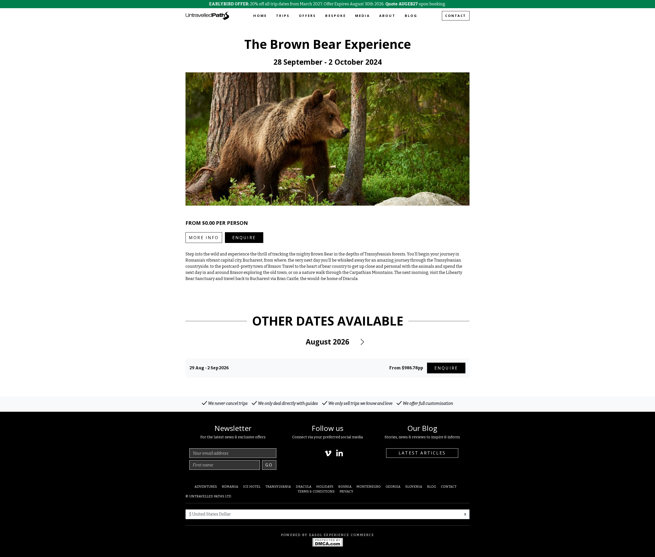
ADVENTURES (205, 486)
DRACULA (303, 486)
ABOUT (387, 15)
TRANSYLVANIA (278, 486)
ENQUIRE (244, 237)
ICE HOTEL (251, 486)
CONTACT (455, 15)
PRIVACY (346, 491)
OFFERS (307, 15)
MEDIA (362, 15)
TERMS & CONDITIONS (316, 491)
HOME (260, 15)
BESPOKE (335, 15)
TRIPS (283, 15)
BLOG (411, 15)
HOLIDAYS (324, 486)
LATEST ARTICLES (422, 453)
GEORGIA (393, 486)
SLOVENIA (413, 486)
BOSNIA (345, 486)
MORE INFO (204, 237)
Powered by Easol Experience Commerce (327, 535)
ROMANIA (230, 486)
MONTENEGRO (368, 486)
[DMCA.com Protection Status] (327, 541)
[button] (362, 342)
